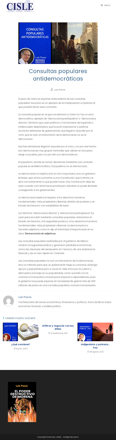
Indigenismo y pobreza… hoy (95, 346)
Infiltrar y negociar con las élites (58, 327)
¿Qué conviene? (20, 344)
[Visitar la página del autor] (8, 300)
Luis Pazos (59, 89)
